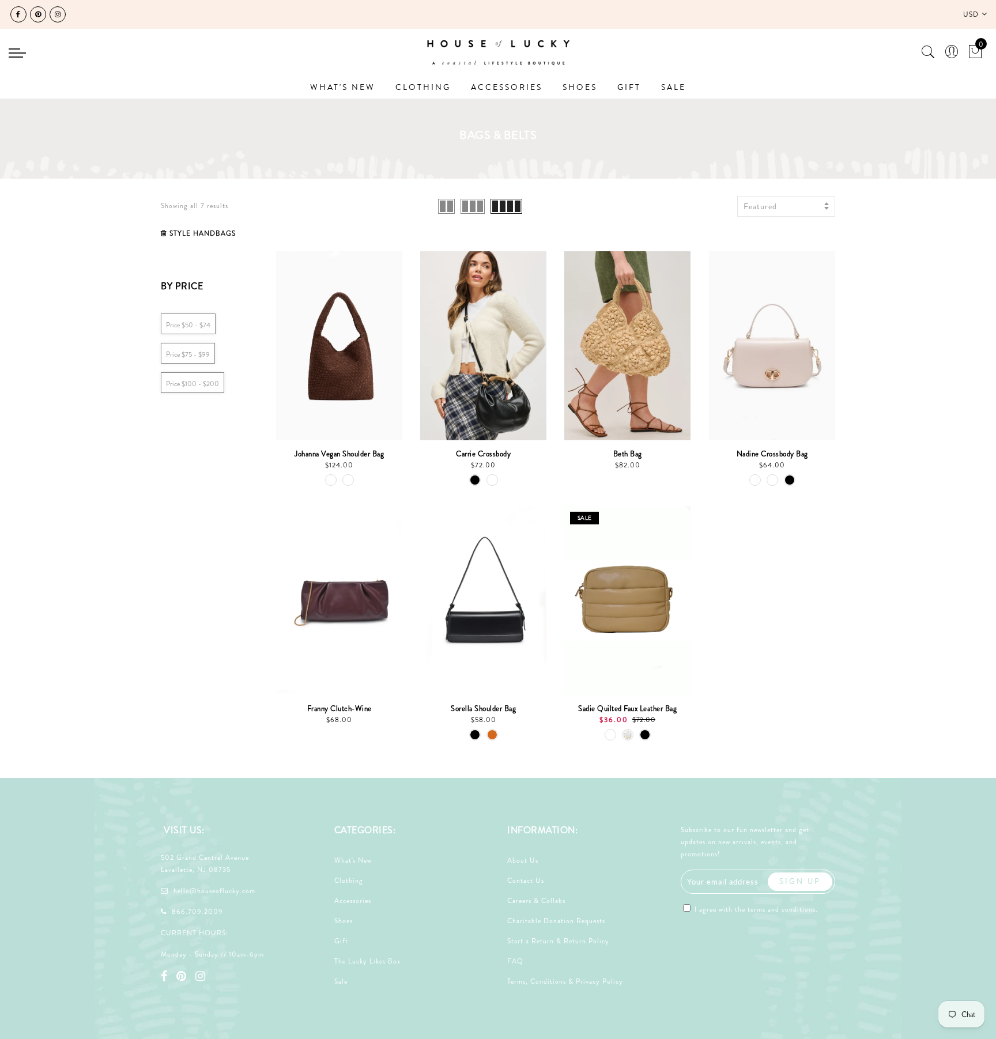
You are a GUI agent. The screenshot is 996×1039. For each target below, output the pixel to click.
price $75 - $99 (188, 354)
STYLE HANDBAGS (202, 233)
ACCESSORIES (506, 87)
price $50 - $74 (188, 325)
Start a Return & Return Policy (558, 941)
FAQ (515, 961)
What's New (353, 860)
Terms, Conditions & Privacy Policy (565, 981)
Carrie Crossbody (483, 453)
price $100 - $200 (192, 384)
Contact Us (525, 880)
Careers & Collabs (536, 901)
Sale (341, 981)
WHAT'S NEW (342, 87)
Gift (341, 941)
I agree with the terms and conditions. (755, 909)
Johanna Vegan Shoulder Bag (339, 453)
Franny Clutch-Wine (339, 708)
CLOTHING (423, 87)
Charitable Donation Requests (556, 921)
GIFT (629, 87)
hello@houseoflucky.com (214, 891)
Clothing (348, 880)
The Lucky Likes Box (367, 961)
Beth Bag (627, 453)
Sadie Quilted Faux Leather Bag (627, 708)
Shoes (343, 921)
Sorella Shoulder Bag (483, 708)
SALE (673, 87)
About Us (522, 860)
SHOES (580, 87)
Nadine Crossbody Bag (772, 453)
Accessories (352, 901)
